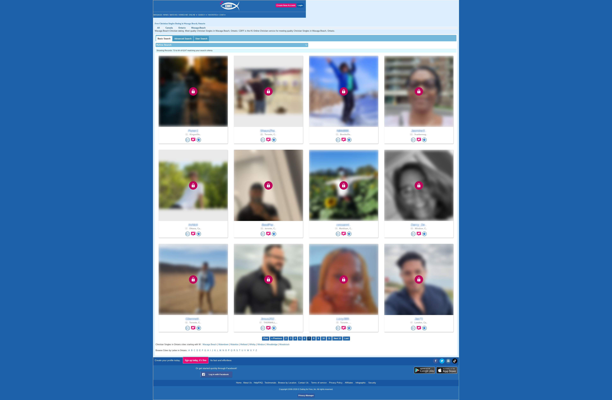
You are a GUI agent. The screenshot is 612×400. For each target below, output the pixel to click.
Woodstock (284, 344)
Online (192, 15)
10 (323, 338)
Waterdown (223, 344)
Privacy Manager (306, 395)
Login (300, 5)
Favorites (212, 15)
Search (201, 15)
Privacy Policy (335, 383)
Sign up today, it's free (195, 360)
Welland (244, 344)
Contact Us (303, 383)
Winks (166, 15)
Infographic (361, 383)
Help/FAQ (258, 383)
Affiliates (349, 383)
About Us (247, 383)
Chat (221, 15)
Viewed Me (183, 15)
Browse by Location (287, 383)
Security (372, 383)
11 (329, 338)
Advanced (183, 38)
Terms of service (319, 383)
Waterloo (234, 344)
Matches (174, 15)
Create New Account (286, 5)
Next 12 (337, 338)
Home (238, 383)
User (201, 38)
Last (346, 338)
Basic (164, 38)
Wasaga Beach (210, 344)
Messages (157, 15)
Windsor (261, 344)
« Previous (276, 338)
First (265, 338)
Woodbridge (272, 344)
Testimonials (270, 383)
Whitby (252, 344)
